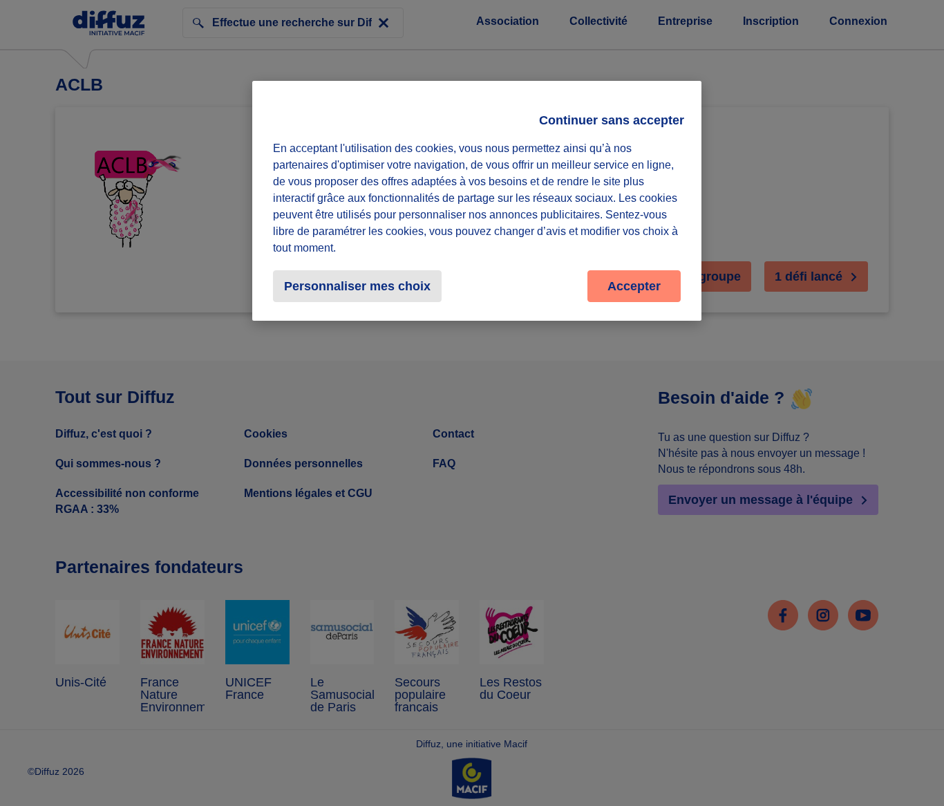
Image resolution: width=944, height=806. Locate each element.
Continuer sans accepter (611, 120)
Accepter (634, 286)
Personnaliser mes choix (357, 286)
